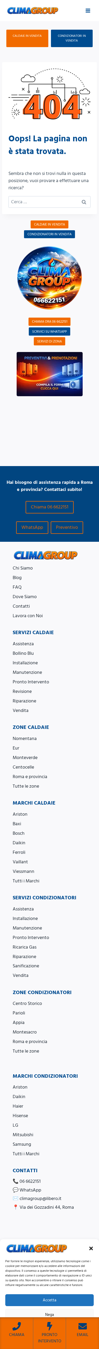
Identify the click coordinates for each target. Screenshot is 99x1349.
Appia (19, 1022)
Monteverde (25, 757)
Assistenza (23, 643)
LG (15, 1125)
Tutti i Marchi (26, 881)
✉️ (37, 1198)
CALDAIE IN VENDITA (27, 36)
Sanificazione (26, 966)
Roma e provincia (30, 776)
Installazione (25, 663)
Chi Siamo (23, 568)
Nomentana (25, 738)
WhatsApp (32, 527)
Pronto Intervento (31, 682)
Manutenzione (27, 672)
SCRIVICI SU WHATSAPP (49, 331)
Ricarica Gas (24, 947)
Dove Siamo (25, 596)
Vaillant (20, 862)
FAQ (17, 587)
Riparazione (24, 701)
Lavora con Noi (28, 615)
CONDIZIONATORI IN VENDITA (72, 38)
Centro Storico (27, 1003)
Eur (16, 748)
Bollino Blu (23, 653)
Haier (18, 1106)
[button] (91, 1248)
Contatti (21, 606)
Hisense (20, 1115)
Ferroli (19, 852)
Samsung (22, 1144)
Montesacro (25, 1032)
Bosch (19, 833)
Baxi (17, 823)
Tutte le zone (26, 786)
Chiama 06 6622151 (49, 507)
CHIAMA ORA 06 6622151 (49, 321)
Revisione (22, 691)
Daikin (19, 843)
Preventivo (67, 527)
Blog (17, 577)
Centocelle (23, 767)
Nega (49, 1315)
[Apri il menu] (88, 10)
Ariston (20, 814)
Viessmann (23, 871)
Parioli (19, 1013)
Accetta (49, 1300)
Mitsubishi (23, 1134)
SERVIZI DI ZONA (49, 341)
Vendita (21, 710)
